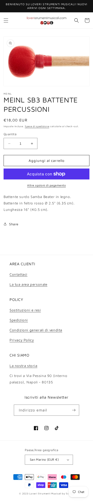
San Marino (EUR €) (44, 459)
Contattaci (18, 274)
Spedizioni (19, 320)
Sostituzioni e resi (25, 310)
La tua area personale (28, 284)
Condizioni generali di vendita (36, 330)
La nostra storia (23, 366)
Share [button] (14, 224)
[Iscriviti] (73, 410)
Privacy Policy (22, 340)
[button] (6, 20)
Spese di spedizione (37, 126)
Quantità (10, 134)
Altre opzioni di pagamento (46, 185)
